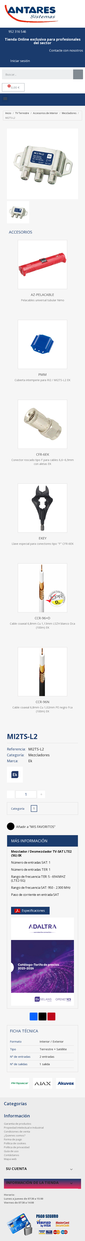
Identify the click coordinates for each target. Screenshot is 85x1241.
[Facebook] (34, 1016)
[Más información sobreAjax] (42, 1083)
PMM (42, 374)
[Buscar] (78, 74)
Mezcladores (39, 755)
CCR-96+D (42, 618)
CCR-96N (42, 702)
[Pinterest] (51, 1016)
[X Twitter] (42, 1016)
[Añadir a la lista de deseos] (10, 826)
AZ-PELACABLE (42, 294)
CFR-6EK (42, 454)
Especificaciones (33, 910)
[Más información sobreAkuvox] (65, 1083)
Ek (30, 760)
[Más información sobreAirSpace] (19, 1083)
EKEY (42, 538)
